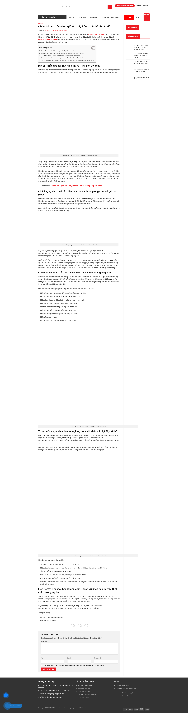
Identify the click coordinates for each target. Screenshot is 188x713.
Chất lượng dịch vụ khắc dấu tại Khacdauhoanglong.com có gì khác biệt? (63, 53)
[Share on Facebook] (72, 625)
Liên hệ (138, 17)
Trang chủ (71, 17)
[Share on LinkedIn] (86, 625)
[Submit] (110, 7)
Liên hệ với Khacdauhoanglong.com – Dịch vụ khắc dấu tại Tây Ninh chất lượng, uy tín (67, 60)
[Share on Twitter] (76, 625)
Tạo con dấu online (127, 696)
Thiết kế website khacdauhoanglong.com (63, 708)
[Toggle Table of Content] (92, 48)
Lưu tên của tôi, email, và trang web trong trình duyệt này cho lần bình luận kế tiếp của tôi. (74, 665)
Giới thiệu (82, 17)
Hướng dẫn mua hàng (84, 688)
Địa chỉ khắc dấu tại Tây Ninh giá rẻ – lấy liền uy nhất (57, 51)
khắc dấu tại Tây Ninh (96, 34)
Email (69, 658)
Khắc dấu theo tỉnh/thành (111, 17)
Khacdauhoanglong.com (47, 39)
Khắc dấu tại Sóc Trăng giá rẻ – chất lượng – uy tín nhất (77, 186)
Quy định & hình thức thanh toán (87, 694)
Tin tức (128, 17)
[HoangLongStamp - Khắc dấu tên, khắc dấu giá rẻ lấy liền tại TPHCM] (48, 6)
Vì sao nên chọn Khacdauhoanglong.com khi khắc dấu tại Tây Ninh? (62, 58)
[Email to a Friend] (79, 625)
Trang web (97, 658)
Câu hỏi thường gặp (127, 693)
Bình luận (44, 641)
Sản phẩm (93, 17)
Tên (42, 658)
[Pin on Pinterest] (83, 625)
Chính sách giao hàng (84, 691)
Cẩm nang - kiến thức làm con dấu (126, 688)
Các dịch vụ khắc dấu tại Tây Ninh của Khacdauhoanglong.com (60, 55)
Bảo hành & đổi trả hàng (85, 685)
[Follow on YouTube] (57, 703)
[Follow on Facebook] (55, 703)
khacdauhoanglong (60, 30)
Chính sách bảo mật (83, 697)
